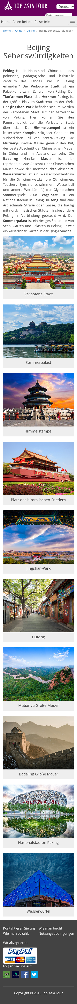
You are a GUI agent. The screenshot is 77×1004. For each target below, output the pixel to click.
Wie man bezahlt (16, 933)
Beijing (31, 30)
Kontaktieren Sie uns (19, 928)
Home (5, 21)
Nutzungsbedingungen (56, 933)
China (18, 30)
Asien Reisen (22, 21)
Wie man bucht (50, 928)
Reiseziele (42, 21)
